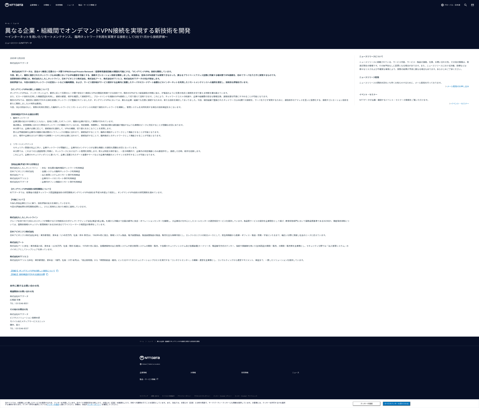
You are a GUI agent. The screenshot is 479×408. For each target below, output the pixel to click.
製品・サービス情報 (86, 5)
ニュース (70, 5)
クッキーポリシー (94, 405)
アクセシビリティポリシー (202, 396)
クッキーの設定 (366, 404)
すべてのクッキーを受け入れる (396, 404)
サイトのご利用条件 (168, 396)
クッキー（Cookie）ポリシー (222, 396)
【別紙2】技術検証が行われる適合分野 (27, 274)
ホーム (7, 23)
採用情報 (59, 5)
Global (151, 364)
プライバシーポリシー (184, 396)
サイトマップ (144, 396)
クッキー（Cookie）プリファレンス (246, 396)
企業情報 (33, 5)
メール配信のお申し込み (458, 86)
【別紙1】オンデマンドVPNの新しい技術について (32, 270)
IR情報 (46, 5)
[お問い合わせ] (472, 4)
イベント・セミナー (460, 103)
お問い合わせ (155, 396)
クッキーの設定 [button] (53, 405)
